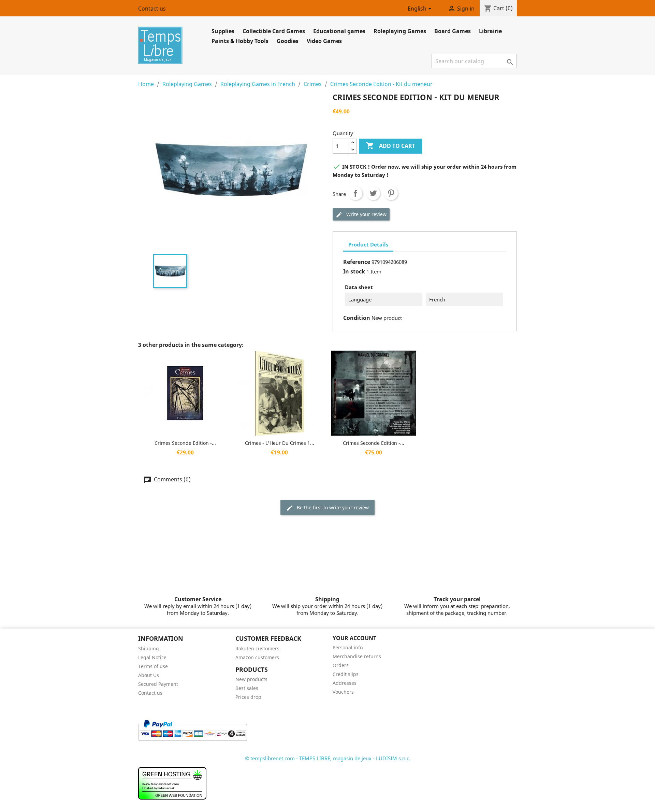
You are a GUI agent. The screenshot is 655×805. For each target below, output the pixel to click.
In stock (354, 271)
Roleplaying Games (400, 31)
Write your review (366, 214)
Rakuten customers (257, 648)
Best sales (246, 688)
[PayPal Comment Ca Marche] (192, 729)
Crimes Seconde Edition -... (185, 443)
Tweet (373, 193)
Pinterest (391, 193)
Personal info (348, 647)
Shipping (148, 648)
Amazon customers (257, 657)
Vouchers (343, 692)
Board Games (452, 31)
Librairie (490, 31)
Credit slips (346, 674)
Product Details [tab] (368, 244)
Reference (356, 261)
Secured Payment (158, 684)
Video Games (324, 41)
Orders (341, 665)
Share (355, 193)
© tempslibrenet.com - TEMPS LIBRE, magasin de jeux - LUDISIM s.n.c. (327, 758)
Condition (356, 317)
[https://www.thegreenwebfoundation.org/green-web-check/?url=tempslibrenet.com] (172, 783)
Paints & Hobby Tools (240, 41)
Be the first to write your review (332, 507)
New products (251, 679)
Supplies (223, 31)
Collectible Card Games (274, 31)
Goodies (288, 41)
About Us (148, 675)
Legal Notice (152, 657)
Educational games (339, 31)
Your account (354, 638)
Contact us (152, 8)
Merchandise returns (357, 656)
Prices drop (248, 697)
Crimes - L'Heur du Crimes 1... (279, 443)
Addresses (344, 683)
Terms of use (153, 666)
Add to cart (390, 146)
